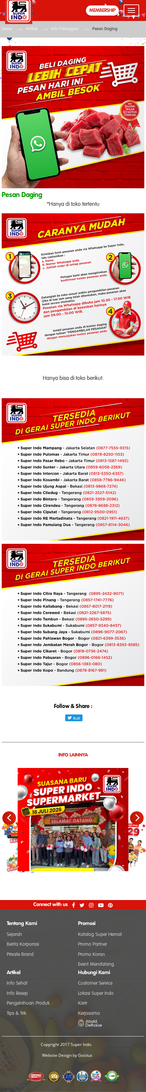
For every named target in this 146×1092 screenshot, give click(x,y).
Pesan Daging (104, 29)
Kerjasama (89, 1013)
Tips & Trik (16, 1013)
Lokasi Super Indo (96, 993)
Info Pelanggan (65, 29)
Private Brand (20, 954)
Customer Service (95, 983)
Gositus (85, 1055)
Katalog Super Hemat (100, 934)
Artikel (31, 29)
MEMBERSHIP (102, 10)
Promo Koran (91, 954)
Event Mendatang (96, 964)
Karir (82, 1003)
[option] (73, 809)
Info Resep (17, 993)
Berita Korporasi (23, 944)
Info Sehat (17, 983)
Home (7, 29)
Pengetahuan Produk (28, 1003)
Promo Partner (92, 944)
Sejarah (14, 934)
